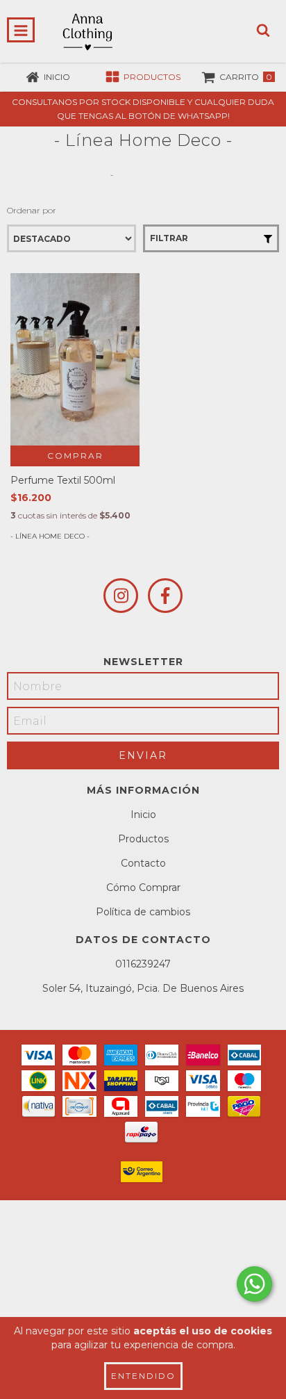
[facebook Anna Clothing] (165, 595)
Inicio (92, 175)
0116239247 (143, 964)
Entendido (143, 1376)
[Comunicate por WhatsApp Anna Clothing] (254, 1284)
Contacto (143, 863)
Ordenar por (31, 210)
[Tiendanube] (143, 1224)
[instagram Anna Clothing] (120, 595)
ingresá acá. (143, 1280)
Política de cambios (143, 912)
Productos (143, 839)
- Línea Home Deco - (50, 536)
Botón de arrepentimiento (143, 1301)
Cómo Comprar (143, 887)
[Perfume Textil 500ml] (75, 359)
